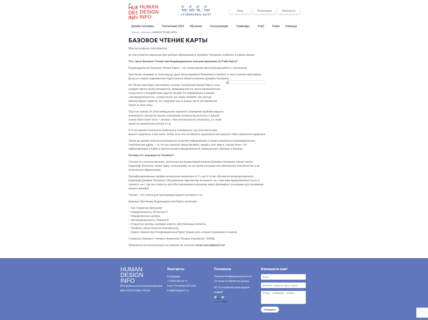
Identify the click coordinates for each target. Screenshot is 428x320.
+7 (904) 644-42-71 (196, 14)
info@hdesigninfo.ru (178, 290)
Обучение (195, 26)
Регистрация (264, 10)
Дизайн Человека (142, 26)
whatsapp (175, 276)
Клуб (261, 26)
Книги (276, 26)
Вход (240, 10)
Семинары (243, 26)
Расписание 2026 (173, 26)
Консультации (219, 26)
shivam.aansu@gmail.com (210, 245)
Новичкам (145, 32)
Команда (291, 26)
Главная (135, 32)
